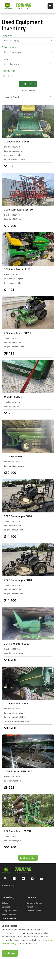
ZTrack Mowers (9, 914)
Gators (5, 902)
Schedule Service (34, 902)
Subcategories (9, 47)
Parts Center (32, 906)
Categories (7, 35)
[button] (50, 6)
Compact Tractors (10, 906)
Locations (6, 59)
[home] (15, 6)
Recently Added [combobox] (11, 97)
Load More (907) (28, 858)
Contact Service (34, 910)
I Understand (10, 953)
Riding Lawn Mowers (11, 910)
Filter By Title (8, 70)
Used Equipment (9, 918)
